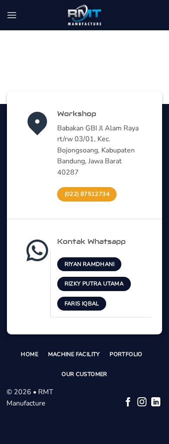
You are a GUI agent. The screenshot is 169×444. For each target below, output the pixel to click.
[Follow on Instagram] (141, 403)
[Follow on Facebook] (128, 403)
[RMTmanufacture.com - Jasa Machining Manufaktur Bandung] (84, 15)
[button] (11, 15)
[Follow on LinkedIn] (155, 403)
